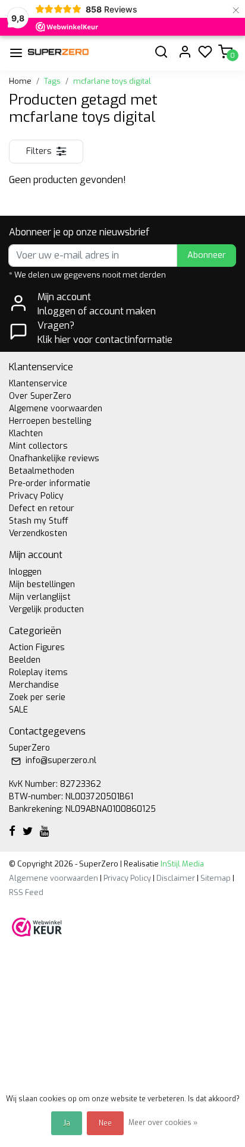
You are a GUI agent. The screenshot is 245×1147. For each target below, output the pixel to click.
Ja (66, 1123)
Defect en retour (41, 508)
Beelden (24, 660)
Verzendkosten (38, 533)
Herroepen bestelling (50, 421)
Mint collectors (38, 446)
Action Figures (37, 647)
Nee (105, 1123)
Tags (52, 81)
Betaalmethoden (41, 471)
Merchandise (34, 685)
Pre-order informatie (49, 483)
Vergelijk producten (46, 609)
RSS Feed (26, 892)
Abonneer (206, 255)
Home (20, 81)
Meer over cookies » (162, 1122)
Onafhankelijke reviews (54, 458)
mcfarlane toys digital (112, 81)
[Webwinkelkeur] (37, 926)
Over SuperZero (40, 396)
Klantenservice (38, 383)
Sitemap (215, 878)
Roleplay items (38, 672)
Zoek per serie (37, 697)
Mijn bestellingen (42, 584)
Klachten (26, 433)
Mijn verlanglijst (40, 597)
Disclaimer (175, 878)
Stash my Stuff (38, 521)
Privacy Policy (36, 496)
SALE (18, 710)
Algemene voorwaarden (55, 408)
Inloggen (25, 572)
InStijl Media (181, 864)
